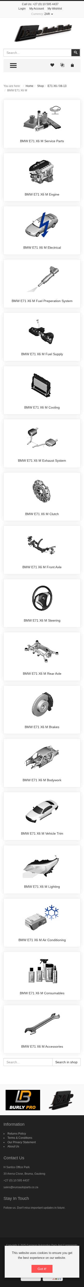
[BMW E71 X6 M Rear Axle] (42, 651)
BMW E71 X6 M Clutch (42, 514)
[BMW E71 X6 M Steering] (42, 598)
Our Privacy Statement (21, 1142)
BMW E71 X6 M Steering (42, 620)
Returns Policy (16, 1133)
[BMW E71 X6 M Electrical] (42, 225)
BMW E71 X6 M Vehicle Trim (42, 833)
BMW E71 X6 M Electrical (42, 247)
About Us (13, 1146)
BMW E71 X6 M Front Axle (42, 567)
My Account (36, 8)
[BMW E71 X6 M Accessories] (42, 1024)
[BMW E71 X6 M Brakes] (42, 704)
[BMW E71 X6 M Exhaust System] (42, 438)
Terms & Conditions (19, 1137)
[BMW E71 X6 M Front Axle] (42, 545)
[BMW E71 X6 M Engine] (42, 172)
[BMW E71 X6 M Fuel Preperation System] (42, 278)
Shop (40, 86)
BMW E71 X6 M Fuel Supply (42, 354)
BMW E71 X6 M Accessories (42, 1046)
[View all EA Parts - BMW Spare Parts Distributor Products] (61, 1100)
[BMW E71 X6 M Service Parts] (42, 118)
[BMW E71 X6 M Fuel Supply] (42, 332)
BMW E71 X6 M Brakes (42, 727)
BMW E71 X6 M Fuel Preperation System (42, 301)
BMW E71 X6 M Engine (42, 194)
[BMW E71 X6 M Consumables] (42, 971)
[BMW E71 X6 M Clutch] (42, 491)
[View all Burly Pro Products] (22, 1100)
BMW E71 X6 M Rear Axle (42, 673)
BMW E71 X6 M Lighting (42, 886)
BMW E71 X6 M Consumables (42, 993)
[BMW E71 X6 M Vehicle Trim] (42, 811)
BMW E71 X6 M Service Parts (42, 141)
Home (29, 86)
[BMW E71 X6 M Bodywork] (42, 758)
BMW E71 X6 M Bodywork (42, 780)
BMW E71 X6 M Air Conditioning (42, 940)
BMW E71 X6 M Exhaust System (42, 460)
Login (22, 8)
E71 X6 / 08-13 (57, 86)
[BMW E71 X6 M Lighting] (42, 864)
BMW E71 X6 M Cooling (42, 407)
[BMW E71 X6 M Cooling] (42, 385)
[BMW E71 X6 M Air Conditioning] (42, 917)
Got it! (42, 1269)
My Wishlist (55, 8)
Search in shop (66, 1062)
